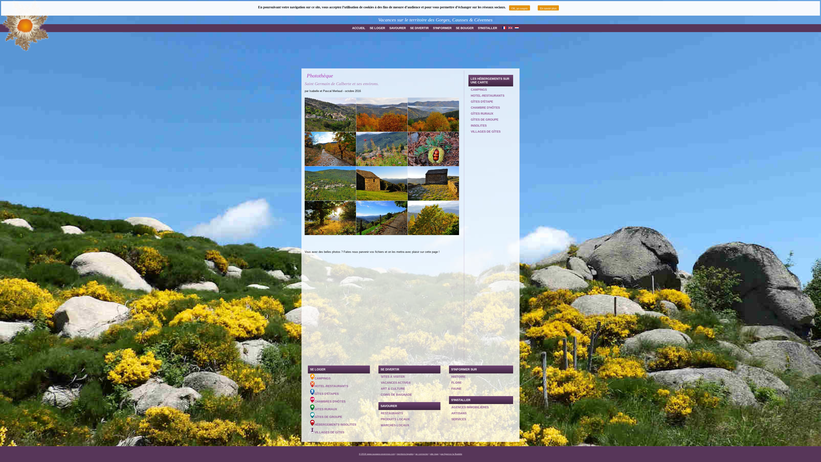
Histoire (458, 376)
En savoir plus (548, 8)
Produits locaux (395, 419)
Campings (479, 89)
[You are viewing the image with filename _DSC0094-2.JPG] (330, 218)
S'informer (442, 28)
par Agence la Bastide (451, 454)
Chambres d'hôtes (330, 401)
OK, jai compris (519, 8)
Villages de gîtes (486, 131)
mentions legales (405, 454)
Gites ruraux (326, 409)
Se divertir (419, 28)
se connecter (421, 454)
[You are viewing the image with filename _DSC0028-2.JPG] (433, 149)
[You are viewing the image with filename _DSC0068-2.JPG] (330, 183)
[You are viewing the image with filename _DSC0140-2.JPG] (433, 218)
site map (434, 454)
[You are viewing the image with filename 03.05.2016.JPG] (330, 115)
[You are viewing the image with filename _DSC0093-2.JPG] (433, 183)
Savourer (397, 28)
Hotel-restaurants (487, 95)
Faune (456, 388)
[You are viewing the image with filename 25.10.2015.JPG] (433, 115)
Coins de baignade (396, 394)
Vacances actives (395, 382)
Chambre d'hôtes (485, 107)
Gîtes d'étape (482, 101)
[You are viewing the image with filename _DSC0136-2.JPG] (382, 218)
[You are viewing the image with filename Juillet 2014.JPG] (382, 149)
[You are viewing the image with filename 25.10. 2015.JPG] (382, 115)
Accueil (358, 28)
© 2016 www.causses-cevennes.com (377, 454)
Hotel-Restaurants (331, 386)
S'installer (487, 28)
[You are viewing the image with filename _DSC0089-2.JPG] (382, 183)
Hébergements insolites (335, 424)
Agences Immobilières (470, 407)
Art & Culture (393, 388)
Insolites (479, 125)
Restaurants (392, 413)
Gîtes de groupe (484, 119)
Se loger (377, 28)
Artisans (459, 413)
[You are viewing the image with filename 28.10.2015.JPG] (330, 149)
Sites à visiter (393, 376)
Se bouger (465, 28)
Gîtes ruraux (482, 113)
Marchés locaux (395, 425)
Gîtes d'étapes (327, 393)
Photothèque (320, 75)
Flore (456, 382)
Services (458, 419)
